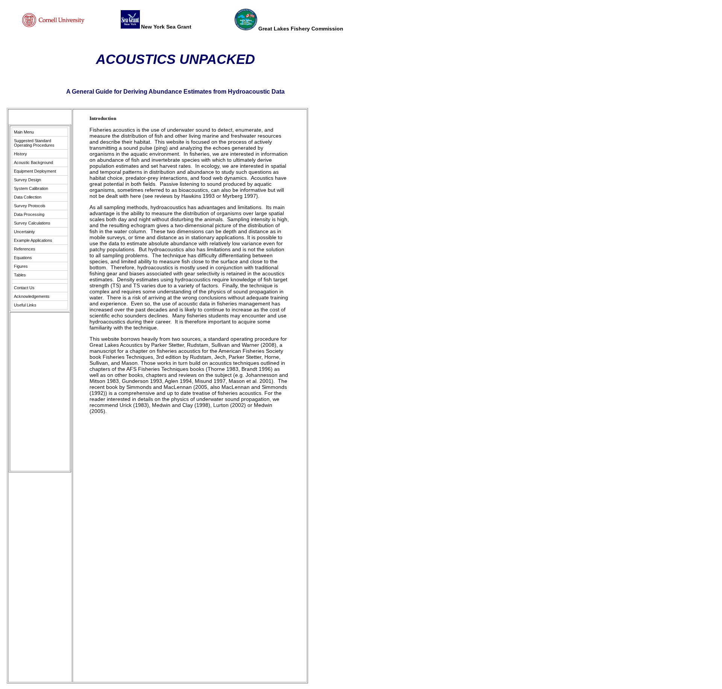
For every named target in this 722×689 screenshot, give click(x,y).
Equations (23, 257)
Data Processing (29, 214)
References (24, 249)
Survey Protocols (30, 205)
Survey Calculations (32, 223)
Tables (20, 275)
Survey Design (27, 180)
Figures (21, 266)
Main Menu (24, 132)
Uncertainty (24, 231)
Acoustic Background (33, 162)
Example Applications (33, 240)
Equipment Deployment (35, 171)
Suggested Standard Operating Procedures (34, 142)
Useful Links (25, 305)
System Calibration (31, 188)
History (20, 154)
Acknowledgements (32, 296)
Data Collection (27, 197)
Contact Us (24, 287)
